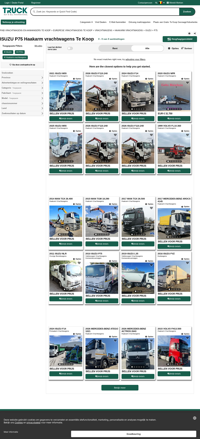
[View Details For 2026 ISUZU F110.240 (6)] (101, 148)
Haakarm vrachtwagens (16, 57)
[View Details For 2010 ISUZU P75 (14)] (101, 278)
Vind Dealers (101, 22)
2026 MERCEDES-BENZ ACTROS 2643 (134, 330)
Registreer (35, 3)
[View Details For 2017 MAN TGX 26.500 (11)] (138, 221)
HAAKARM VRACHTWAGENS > (130, 30)
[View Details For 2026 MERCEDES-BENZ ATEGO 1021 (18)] (101, 353)
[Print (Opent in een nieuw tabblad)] (189, 33)
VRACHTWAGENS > (105, 30)
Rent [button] (115, 48)
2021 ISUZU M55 (58, 73)
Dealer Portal (17, 3)
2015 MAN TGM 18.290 (97, 199)
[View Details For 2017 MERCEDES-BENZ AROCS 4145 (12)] (174, 224)
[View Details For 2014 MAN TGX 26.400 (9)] (65, 221)
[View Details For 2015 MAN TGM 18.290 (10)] (101, 221)
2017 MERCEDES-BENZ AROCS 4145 (174, 200)
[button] (172, 48)
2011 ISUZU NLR (58, 254)
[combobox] (115, 11)
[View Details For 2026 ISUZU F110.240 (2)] (101, 96)
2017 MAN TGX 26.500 (133, 199)
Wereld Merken (176, 3)
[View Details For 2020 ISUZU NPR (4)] (174, 96)
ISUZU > (149, 30)
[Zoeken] (34, 11)
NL (156, 3)
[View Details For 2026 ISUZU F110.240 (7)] (138, 148)
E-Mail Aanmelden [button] (117, 22)
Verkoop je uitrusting (14, 23)
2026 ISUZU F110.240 (96, 73)
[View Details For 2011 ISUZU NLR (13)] (65, 276)
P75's (20, 52)
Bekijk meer (120, 387)
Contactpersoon (145, 3)
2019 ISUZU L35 (130, 254)
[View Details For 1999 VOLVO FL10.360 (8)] (174, 148)
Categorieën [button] (85, 22)
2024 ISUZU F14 (130, 73)
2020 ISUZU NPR (166, 73)
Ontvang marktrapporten (139, 22)
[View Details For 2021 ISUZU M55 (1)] (65, 96)
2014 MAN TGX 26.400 (61, 199)
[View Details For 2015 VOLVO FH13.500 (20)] (174, 351)
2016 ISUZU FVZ (166, 254)
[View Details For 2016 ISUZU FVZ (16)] (174, 276)
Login (7, 3)
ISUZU (9, 52)
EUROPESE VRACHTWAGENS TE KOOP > (74, 30)
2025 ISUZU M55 (58, 126)
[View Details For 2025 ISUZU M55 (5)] (65, 148)
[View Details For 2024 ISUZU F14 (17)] (65, 351)
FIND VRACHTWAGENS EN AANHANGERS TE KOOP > (26, 30)
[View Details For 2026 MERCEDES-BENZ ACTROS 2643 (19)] (138, 353)
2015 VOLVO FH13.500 (169, 329)
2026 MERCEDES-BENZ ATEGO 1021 (101, 330)
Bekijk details (66, 118)
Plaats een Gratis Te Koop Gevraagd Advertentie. (175, 22)
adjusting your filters (135, 59)
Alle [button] (147, 48)
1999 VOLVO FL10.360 (169, 126)
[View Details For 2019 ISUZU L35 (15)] (138, 278)
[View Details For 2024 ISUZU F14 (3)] (138, 96)
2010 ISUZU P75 (93, 254)
